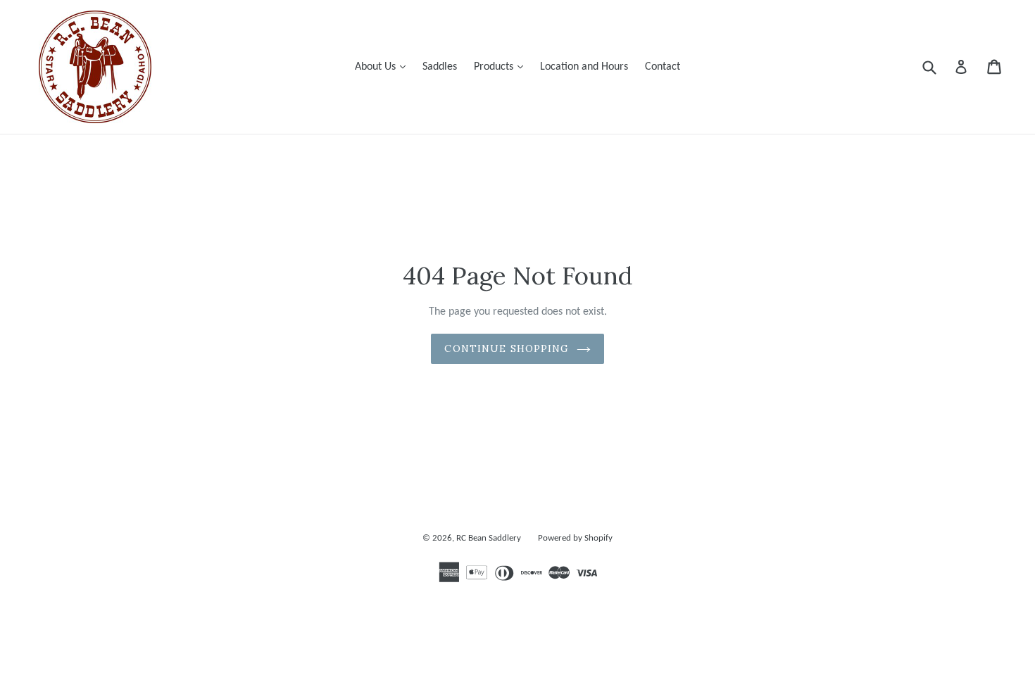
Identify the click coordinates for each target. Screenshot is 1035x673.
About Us (384, 67)
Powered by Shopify (575, 538)
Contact (662, 67)
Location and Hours (584, 67)
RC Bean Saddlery (488, 538)
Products (502, 67)
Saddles (439, 67)
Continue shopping (506, 348)
